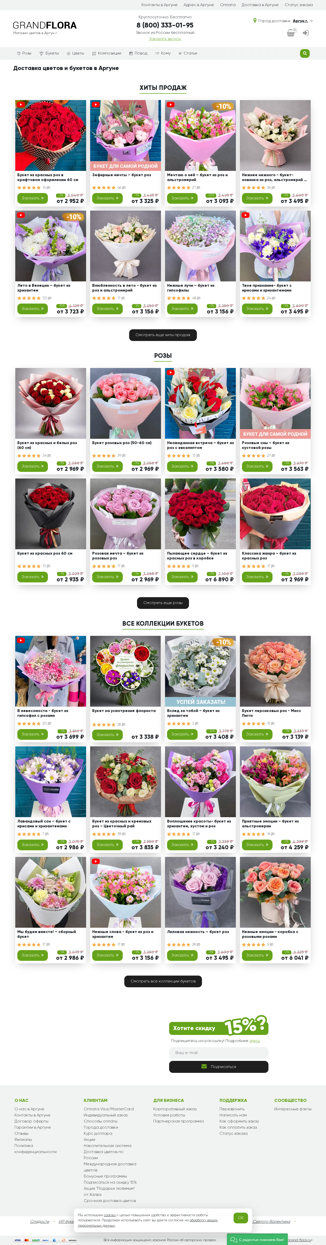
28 (119, 725)
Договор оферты (31, 1121)
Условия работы (169, 1115)
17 (119, 298)
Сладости (39, 1222)
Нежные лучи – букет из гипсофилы (190, 288)
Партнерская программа (178, 1121)
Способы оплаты (100, 1121)
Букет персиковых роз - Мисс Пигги (271, 713)
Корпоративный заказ (174, 1109)
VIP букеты (68, 1222)
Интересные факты (292, 1109)
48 (194, 298)
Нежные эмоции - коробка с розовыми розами (270, 934)
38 (119, 834)
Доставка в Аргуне (260, 5)
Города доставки (101, 1128)
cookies (110, 1215)
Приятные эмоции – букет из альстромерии (270, 823)
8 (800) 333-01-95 (165, 25)
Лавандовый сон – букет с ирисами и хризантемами (44, 823)
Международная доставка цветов (110, 1167)
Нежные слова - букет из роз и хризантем (122, 934)
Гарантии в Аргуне (33, 1128)
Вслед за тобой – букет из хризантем (193, 713)
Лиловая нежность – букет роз (198, 932)
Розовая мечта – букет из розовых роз (117, 556)
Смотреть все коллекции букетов (163, 981)
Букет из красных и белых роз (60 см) (47, 445)
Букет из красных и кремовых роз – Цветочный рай (121, 823)
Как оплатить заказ (238, 1128)
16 (269, 834)
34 (45, 455)
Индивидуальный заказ (105, 1115)
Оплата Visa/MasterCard (109, 1109)
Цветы (78, 53)
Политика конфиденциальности (36, 1149)
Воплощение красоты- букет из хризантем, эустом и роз (199, 823)
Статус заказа (299, 5)
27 (194, 187)
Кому (166, 53)
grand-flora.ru (299, 1240)
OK (241, 1218)
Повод (141, 53)
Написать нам (233, 1115)
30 (45, 298)
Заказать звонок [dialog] (165, 39)
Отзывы (22, 1134)
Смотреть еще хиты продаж (163, 335)
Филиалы (23, 1140)
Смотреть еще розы (163, 603)
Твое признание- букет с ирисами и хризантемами (267, 288)
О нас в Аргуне (29, 1109)
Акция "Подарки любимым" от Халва (109, 1192)
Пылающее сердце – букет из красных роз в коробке (197, 556)
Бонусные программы (105, 1176)
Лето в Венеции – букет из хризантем (43, 288)
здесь (254, 1041)
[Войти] (306, 33)
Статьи (190, 53)
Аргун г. (300, 21)
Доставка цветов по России (104, 1155)
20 (45, 723)
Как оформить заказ (239, 1121)
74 (45, 187)
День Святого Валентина (266, 1222)
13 (194, 455)
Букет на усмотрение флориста (124, 711)
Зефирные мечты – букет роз (121, 175)
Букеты (52, 53)
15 (269, 723)
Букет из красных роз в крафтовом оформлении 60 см (47, 177)
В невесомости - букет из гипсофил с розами (42, 713)
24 (269, 298)
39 (119, 455)
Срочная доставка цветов (110, 1201)
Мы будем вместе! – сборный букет (46, 934)
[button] (257, 1239)
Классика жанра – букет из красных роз (269, 556)
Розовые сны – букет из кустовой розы (265, 445)
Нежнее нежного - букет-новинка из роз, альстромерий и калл (274, 178)
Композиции (109, 53)
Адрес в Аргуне (199, 5)
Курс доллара (98, 1134)
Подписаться (223, 1067)
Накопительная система (107, 1146)
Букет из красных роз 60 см (44, 554)
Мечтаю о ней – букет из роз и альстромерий (197, 177)
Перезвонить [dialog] (232, 1109)
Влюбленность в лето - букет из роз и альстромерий (124, 288)
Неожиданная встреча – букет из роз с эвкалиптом (200, 445)
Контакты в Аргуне (160, 5)
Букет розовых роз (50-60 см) (122, 443)
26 (269, 187)
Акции (89, 1140)
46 (119, 187)
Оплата (228, 5)
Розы (26, 53)
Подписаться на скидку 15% (110, 1183)
